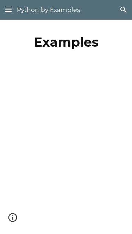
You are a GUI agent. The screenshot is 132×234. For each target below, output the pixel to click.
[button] (8, 9)
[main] (66, 42)
